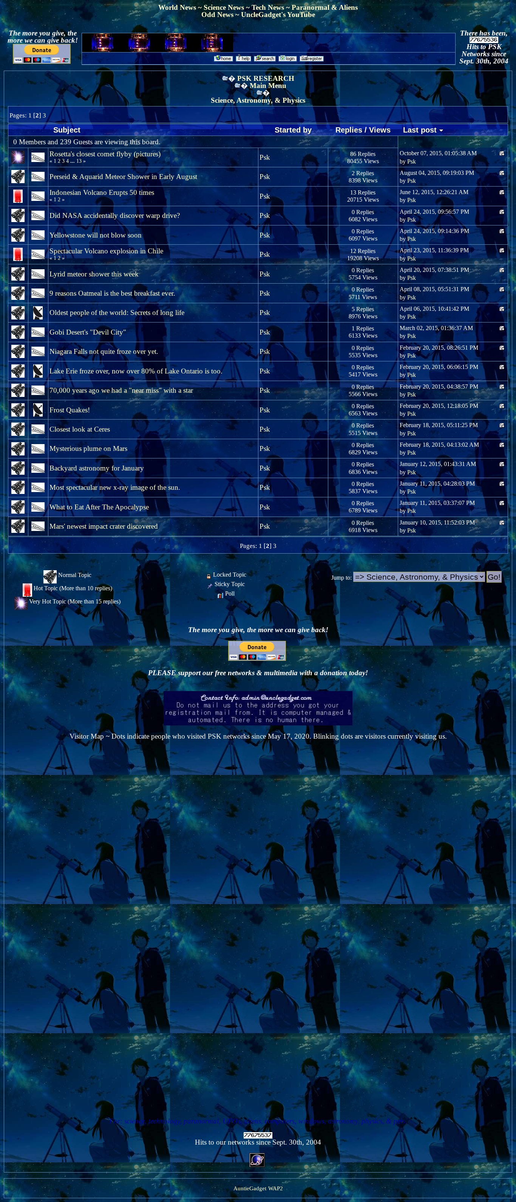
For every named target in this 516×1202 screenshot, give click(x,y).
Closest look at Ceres (79, 429)
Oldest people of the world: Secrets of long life (116, 312)
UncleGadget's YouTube (278, 15)
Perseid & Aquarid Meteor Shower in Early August (123, 177)
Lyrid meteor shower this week (94, 274)
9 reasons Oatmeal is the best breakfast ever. (112, 293)
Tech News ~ (272, 7)
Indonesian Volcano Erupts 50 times (101, 192)
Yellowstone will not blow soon (95, 235)
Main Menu (268, 85)
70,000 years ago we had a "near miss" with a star (121, 390)
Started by (293, 130)
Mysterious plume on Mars (88, 448)
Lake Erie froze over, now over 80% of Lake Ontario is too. (135, 371)
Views (380, 130)
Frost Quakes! (69, 410)
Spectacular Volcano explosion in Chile (106, 251)
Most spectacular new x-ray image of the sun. (114, 487)
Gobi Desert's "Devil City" (87, 332)
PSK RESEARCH (265, 78)
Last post (421, 130)
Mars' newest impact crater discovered (103, 526)
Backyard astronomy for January (96, 468)
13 (79, 161)
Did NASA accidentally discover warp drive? (114, 215)
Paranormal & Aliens (325, 7)
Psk (265, 157)
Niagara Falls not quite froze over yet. (103, 351)
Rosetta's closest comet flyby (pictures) (105, 154)
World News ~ (181, 7)
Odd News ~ (221, 15)
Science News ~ (228, 7)
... (73, 161)
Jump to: (341, 577)
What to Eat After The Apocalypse (99, 507)
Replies (348, 130)
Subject (66, 130)
